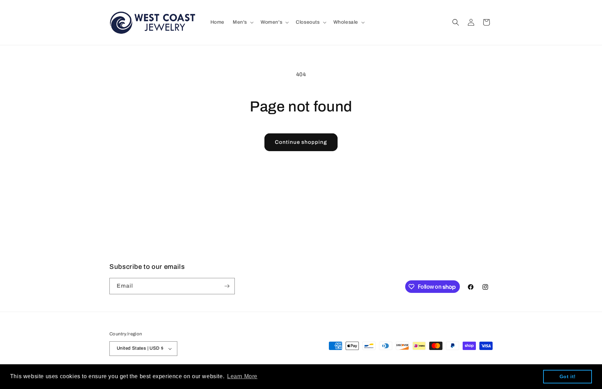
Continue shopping (301, 142)
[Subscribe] (226, 286)
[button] (242, 22)
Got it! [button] (567, 376)
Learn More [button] (242, 376)
